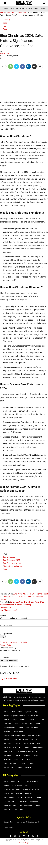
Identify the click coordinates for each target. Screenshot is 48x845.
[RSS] (28, 836)
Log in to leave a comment (11, 678)
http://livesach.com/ (8, 610)
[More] (40, 66)
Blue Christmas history (12, 563)
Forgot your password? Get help (13, 642)
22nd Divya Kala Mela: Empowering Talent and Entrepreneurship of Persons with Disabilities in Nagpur (24, 596)
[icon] (5, 3)
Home (2, 12)
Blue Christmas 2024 (11, 560)
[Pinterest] (24, 836)
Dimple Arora (4, 53)
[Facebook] (22, 66)
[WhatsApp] (10, 66)
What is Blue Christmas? (13, 566)
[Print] (34, 66)
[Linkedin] (28, 66)
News (5, 26)
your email (4, 657)
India (5, 23)
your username (6, 625)
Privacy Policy (6, 645)
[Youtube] (37, 836)
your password (6, 633)
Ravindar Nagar (24, 843)
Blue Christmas (9, 557)
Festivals (22, 12)
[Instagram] (15, 836)
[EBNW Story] (24, 3)
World (5, 29)
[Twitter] (16, 66)
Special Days (12, 12)
